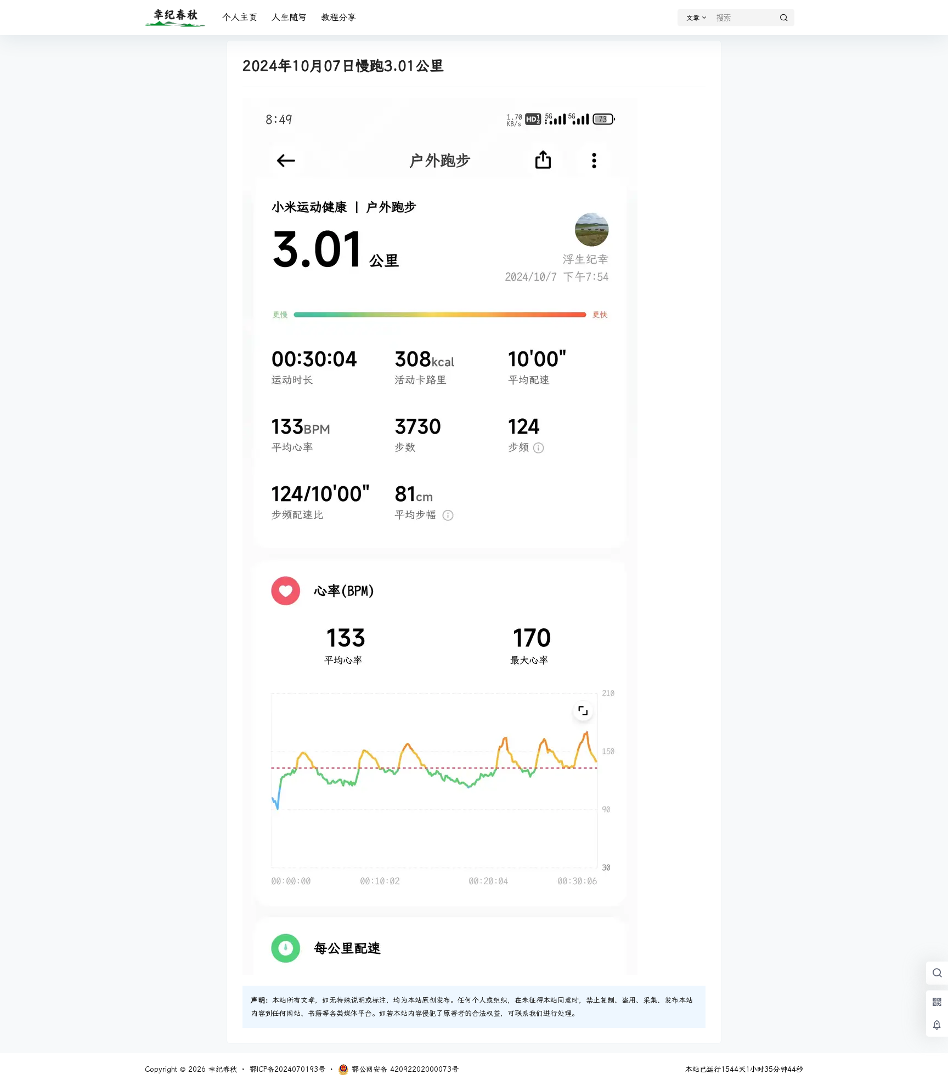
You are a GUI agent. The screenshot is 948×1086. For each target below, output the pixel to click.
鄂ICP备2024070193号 (287, 1069)
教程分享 (338, 17)
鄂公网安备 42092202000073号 (405, 1069)
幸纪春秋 (221, 1069)
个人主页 (239, 17)
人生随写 (289, 17)
